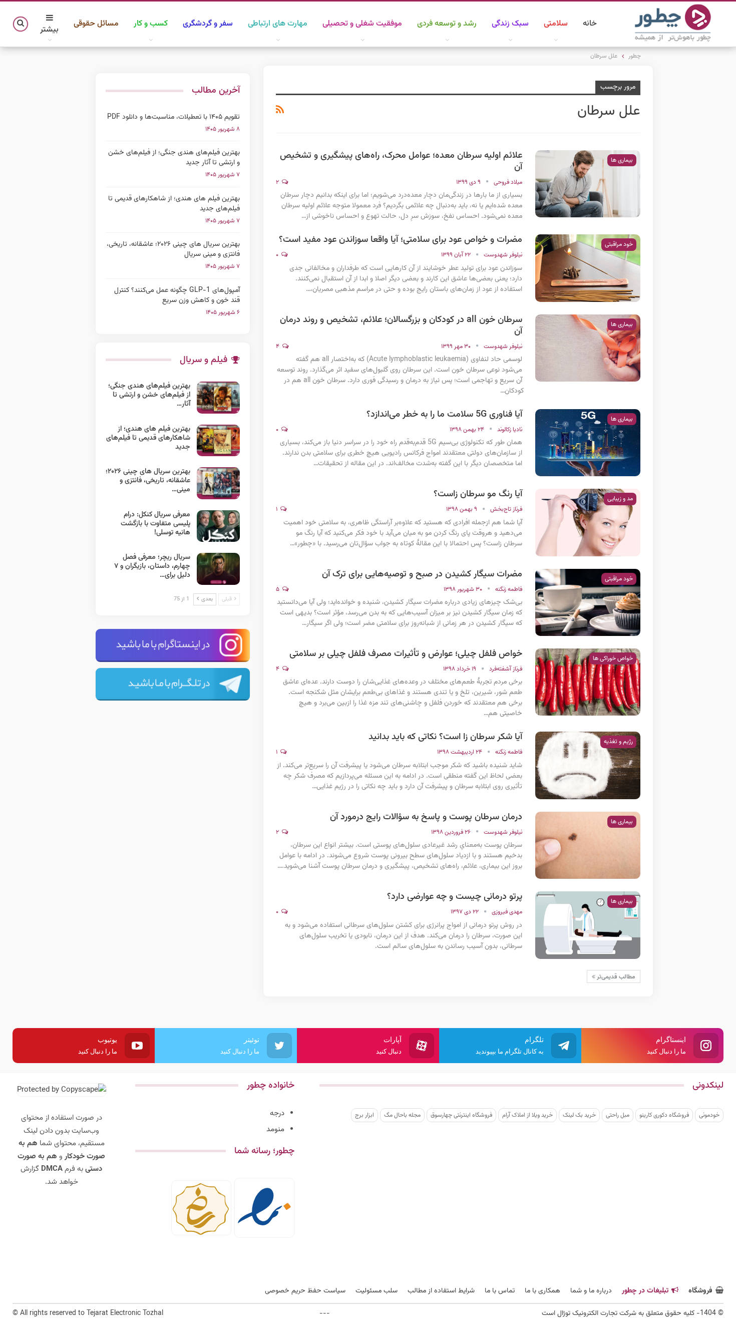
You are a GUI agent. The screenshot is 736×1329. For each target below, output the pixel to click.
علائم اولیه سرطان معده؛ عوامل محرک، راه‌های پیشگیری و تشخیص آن (401, 161)
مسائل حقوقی (96, 24)
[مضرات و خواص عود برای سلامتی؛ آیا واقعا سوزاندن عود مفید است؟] (587, 267)
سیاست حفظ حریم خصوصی (305, 1290)
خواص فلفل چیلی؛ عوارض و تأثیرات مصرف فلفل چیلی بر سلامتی (405, 654)
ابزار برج (364, 1115)
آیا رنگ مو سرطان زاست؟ (478, 494)
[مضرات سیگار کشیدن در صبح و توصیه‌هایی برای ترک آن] (587, 602)
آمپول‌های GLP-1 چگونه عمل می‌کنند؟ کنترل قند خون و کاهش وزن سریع (177, 295)
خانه (590, 24)
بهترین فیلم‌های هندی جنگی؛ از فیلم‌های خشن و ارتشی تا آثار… (149, 395)
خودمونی (709, 1115)
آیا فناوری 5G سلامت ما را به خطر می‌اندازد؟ (444, 415)
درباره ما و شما (591, 1290)
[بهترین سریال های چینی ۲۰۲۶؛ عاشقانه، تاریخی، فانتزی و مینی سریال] (218, 483)
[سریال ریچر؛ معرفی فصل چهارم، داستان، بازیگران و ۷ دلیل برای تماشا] (218, 569)
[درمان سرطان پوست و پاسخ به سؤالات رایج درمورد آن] (587, 845)
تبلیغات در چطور (645, 1290)
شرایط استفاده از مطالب (441, 1290)
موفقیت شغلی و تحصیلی (362, 24)
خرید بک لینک (579, 1115)
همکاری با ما (542, 1290)
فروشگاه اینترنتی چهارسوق (461, 1115)
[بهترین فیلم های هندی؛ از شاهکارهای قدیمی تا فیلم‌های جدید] (218, 441)
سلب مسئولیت (376, 1290)
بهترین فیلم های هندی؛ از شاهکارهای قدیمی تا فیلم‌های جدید (174, 203)
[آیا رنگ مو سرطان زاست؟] (587, 522)
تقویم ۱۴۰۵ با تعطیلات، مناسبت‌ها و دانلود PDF (173, 117)
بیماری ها (622, 160)
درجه (277, 1113)
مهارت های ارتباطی (277, 24)
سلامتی (556, 24)
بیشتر (49, 30)
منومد (275, 1129)
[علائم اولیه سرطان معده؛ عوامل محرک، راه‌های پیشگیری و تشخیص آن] (587, 183)
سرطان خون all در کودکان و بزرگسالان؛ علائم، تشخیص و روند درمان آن (401, 326)
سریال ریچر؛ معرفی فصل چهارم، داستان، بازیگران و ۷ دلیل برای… (152, 566)
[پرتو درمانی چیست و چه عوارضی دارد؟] (587, 924)
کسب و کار (151, 24)
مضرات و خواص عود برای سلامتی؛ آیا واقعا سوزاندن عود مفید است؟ (400, 240)
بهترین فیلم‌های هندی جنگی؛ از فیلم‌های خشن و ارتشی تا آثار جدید (174, 157)
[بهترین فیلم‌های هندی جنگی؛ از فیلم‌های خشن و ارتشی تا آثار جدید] (218, 398)
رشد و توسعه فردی (447, 24)
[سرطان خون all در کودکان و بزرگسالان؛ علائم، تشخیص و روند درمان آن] (587, 348)
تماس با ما (500, 1290)
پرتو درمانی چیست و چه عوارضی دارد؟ (454, 897)
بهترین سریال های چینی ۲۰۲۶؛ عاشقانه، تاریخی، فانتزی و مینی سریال (173, 249)
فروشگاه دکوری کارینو (664, 1115)
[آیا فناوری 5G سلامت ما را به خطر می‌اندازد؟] (587, 442)
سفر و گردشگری (208, 24)
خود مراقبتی (619, 244)
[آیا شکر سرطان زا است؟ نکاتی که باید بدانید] (587, 765)
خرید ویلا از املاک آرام (527, 1115)
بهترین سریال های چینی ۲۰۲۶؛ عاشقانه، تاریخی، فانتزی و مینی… (148, 480)
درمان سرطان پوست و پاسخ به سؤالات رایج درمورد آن (426, 817)
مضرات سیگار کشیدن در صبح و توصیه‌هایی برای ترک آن (422, 574)
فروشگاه (700, 1290)
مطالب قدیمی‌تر (615, 976)
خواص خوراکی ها (613, 658)
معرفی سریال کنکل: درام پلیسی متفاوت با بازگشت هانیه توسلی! (155, 523)
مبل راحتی (617, 1115)
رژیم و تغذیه (618, 741)
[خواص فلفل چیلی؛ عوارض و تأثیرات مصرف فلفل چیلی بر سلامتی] (587, 682)
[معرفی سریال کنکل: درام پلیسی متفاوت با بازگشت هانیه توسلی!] (218, 526)
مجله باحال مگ (402, 1115)
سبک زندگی (510, 24)
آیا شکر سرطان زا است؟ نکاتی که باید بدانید (445, 737)
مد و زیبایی (620, 498)
